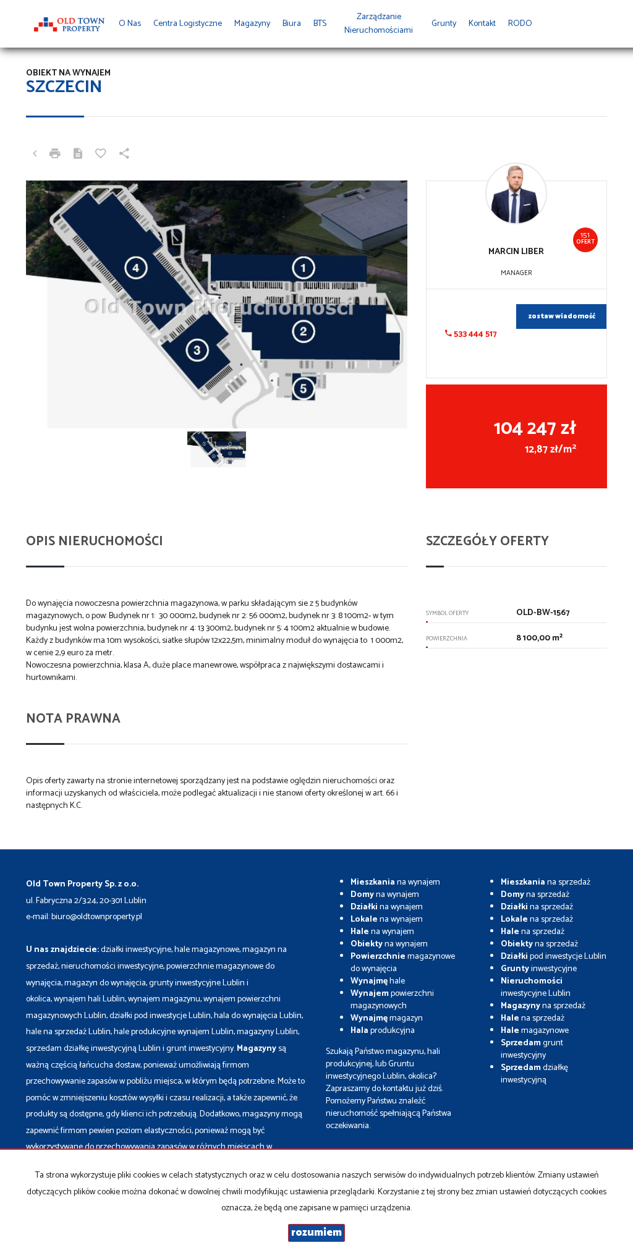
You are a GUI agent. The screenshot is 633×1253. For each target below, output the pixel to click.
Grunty (443, 24)
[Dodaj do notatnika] (100, 155)
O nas (130, 24)
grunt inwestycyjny (532, 1049)
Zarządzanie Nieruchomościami (378, 24)
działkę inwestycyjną (534, 1074)
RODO (520, 24)
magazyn (386, 1018)
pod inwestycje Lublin (553, 956)
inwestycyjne (539, 969)
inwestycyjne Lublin (536, 987)
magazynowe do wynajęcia (402, 962)
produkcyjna (382, 1031)
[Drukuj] (55, 155)
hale (377, 981)
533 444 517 (474, 334)
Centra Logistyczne (187, 24)
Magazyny (252, 24)
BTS (319, 24)
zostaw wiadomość (562, 316)
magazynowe (535, 1031)
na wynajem (395, 882)
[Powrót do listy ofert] (34, 155)
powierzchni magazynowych (392, 1000)
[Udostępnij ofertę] (124, 155)
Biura (292, 24)
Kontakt (482, 24)
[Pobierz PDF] (78, 155)
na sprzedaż (545, 882)
